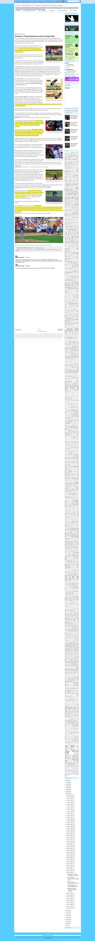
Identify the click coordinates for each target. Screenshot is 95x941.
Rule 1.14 (69, 607)
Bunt (66, 240)
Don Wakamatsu (76, 318)
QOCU (66, 578)
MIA (76, 482)
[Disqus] (39, 272)
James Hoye (67, 397)
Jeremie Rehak (74, 414)
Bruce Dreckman (73, 234)
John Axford (74, 430)
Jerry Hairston (67, 416)
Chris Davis (74, 261)
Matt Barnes (74, 508)
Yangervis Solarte (68, 769)
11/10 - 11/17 (70, 808)
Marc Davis (75, 490)
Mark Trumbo (69, 501)
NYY (68, 544)
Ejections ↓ (53, 10)
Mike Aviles (73, 525)
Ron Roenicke (69, 599)
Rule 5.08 (77, 645)
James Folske (75, 396)
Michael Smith (74, 521)
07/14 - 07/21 (70, 839)
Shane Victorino (74, 696)
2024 (67, 784)
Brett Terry (77, 225)
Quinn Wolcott (68, 579)
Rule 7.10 (75, 658)
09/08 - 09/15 (70, 824)
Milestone (72, 537)
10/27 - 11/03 (70, 811)
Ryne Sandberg (76, 677)
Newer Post (18, 329)
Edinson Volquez (68, 326)
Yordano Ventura (75, 771)
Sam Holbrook (76, 682)
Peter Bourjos (67, 571)
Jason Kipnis (67, 403)
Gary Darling (76, 357)
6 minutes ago (67, 67)
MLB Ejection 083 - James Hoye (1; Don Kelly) (74, 145)
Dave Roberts (76, 296)
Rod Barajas (75, 595)
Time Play (77, 721)
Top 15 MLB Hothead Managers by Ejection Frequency (72, 890)
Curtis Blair (75, 281)
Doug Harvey (69, 320)
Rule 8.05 (73, 664)
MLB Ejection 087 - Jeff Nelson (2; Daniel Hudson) (32, 166)
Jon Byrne (73, 438)
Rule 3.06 (73, 633)
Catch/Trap (77, 252)
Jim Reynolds (67, 422)
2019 (67, 793)
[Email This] (38, 248)
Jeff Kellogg (72, 409)
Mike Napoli (74, 533)
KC (69, 453)
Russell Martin (72, 670)
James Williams (67, 400)
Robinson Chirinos (69, 595)
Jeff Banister (73, 407)
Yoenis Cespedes (76, 770)
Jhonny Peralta (71, 419)
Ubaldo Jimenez (74, 748)
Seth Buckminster (75, 693)
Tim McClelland (70, 719)
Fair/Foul (75, 342)
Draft (66, 322)
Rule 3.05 (68, 633)
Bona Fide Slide (75, 213)
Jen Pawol (75, 412)
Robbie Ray (75, 590)
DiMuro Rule (72, 314)
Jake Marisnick (72, 393)
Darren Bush (72, 292)
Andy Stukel (68, 178)
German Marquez (69, 364)
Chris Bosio (70, 260)
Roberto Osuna (76, 592)
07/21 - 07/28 (70, 837)
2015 (67, 915)
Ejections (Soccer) (68, 333)
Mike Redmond (68, 535)
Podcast (70, 574)
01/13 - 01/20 (70, 906)
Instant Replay (75, 387)
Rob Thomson (74, 588)
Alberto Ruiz (74, 164)
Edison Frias (75, 326)
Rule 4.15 (70, 641)
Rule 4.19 (75, 641)
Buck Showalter (75, 237)
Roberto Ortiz (68, 592)
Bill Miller (77, 203)
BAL (69, 193)
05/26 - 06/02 (70, 852)
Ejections (70, 329)
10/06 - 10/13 (70, 817)
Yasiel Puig (75, 769)
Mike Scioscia (76, 535)
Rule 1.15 (74, 607)
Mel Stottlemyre (72, 517)
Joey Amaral (69, 428)
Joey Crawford (76, 428)
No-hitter (75, 552)
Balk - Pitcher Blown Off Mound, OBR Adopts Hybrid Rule (34, 117)
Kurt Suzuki (71, 467)
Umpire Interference (70, 749)
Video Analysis (75, 759)
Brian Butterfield (69, 226)
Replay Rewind (72, 584)
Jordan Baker (74, 442)
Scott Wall (71, 689)
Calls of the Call (67, 244)
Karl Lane (67, 454)
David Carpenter (69, 299)
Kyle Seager (73, 469)
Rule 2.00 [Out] (75, 623)
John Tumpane (73, 436)
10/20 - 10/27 (70, 813)
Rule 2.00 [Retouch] (73, 626)
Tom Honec (67, 727)
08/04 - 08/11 (70, 833)
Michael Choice (68, 520)
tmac (78, 774)
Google (48, 937)
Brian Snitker (71, 232)
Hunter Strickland (68, 380)
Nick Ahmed (71, 548)
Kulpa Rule (76, 466)
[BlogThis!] (39, 248)
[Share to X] (41, 248)
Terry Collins (70, 712)
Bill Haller (70, 202)
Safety (73, 681)
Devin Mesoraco (72, 312)
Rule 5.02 (71, 642)
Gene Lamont (73, 360)
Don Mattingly (68, 318)
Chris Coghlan (75, 260)
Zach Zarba (67, 774)
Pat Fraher (77, 560)
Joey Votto (68, 430)
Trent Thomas (74, 739)
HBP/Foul (71, 370)
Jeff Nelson (76, 411)
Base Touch (76, 197)
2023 (67, 785)
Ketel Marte (69, 458)
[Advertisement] (39, 23)
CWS (75, 242)
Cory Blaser (74, 277)
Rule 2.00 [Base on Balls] (72, 611)
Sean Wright (67, 693)
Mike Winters (74, 536)
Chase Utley (71, 257)
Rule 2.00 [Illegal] (72, 618)
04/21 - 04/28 (70, 861)
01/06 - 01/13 (70, 908)
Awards (73, 191)
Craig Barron (75, 279)
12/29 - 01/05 (70, 795)
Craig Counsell (68, 280)
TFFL (73, 708)
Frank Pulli (67, 353)
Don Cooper (75, 316)
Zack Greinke (73, 774)
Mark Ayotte (73, 493)
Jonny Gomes (67, 442)
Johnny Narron (67, 438)
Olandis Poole (68, 556)
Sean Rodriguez (68, 692)
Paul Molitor (72, 564)
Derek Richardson (74, 308)
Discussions (76, 315)
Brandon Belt (74, 217)
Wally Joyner (73, 762)
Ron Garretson (70, 598)
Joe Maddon (70, 427)
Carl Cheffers (68, 245)
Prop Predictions (73, 575)
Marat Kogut (69, 490)
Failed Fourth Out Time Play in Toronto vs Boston (74, 124)
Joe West (77, 427)
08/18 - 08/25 (70, 830)
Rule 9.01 (70, 665)
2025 (67, 782)
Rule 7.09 (69, 658)
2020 (67, 791)
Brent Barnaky (67, 222)
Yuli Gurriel (68, 773)
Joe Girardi (72, 426)
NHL (73, 543)
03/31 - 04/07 (70, 867)
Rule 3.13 (74, 634)
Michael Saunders (68, 521)
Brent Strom (74, 222)
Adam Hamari (71, 159)
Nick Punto (70, 552)
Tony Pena (67, 732)
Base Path (68, 197)
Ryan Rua (70, 676)
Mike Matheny (74, 530)
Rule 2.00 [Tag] (68, 630)
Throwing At (76, 715)
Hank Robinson (67, 373)
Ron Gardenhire (75, 596)
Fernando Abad (74, 345)
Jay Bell (76, 404)
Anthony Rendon (68, 183)
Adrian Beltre (71, 160)
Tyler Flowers (70, 745)
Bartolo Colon (70, 195)
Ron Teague (76, 599)
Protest (66, 576)
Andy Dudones (68, 175)
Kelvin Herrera (71, 455)
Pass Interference (76, 559)
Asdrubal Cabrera (71, 189)
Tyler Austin (73, 743)
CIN (78, 241)
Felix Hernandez (67, 345)
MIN (69, 483)
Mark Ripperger (75, 500)
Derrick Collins (76, 310)
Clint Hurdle (67, 272)
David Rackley (71, 303)
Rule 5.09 (68, 646)
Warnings (71, 763)
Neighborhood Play (68, 545)
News (73, 547)
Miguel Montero (74, 524)
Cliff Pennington (67, 271)
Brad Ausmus (76, 214)
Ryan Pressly (73, 674)
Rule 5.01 (66, 642)
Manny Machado (75, 489)
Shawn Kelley (73, 697)
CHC (71, 241)
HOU (76, 370)
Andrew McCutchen (75, 174)
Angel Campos (68, 179)
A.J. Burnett (67, 152)
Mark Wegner (76, 501)
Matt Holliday (70, 512)
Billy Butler (66, 206)
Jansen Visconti (74, 400)
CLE (67, 242)
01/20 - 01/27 (70, 904)
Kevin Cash (75, 458)
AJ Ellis (69, 155)
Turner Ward (74, 742)
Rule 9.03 (66, 666)
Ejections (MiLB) (68, 330)
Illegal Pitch (74, 384)
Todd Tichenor (76, 724)
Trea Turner (67, 739)
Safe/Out (67, 681)
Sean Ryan (75, 692)
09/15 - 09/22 (70, 822)
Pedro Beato (73, 567)
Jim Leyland (75, 420)
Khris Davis (74, 463)
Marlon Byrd (68, 502)
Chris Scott (68, 265)
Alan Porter (67, 163)
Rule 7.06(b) (71, 657)
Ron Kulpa (76, 598)
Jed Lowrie (67, 407)
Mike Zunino (67, 537)
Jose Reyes (77, 446)
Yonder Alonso (68, 771)
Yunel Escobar (74, 773)
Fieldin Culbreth (75, 346)
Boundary (69, 214)
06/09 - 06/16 (70, 848)
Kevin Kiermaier (72, 461)
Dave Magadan (68, 295)
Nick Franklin (73, 549)
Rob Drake (76, 587)
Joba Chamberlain (72, 424)
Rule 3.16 (69, 635)
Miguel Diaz (69, 524)
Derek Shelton (68, 310)
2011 (67, 923)
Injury (68, 387)
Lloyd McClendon (75, 478)
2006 (67, 925)
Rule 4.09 (77, 638)
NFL (69, 543)
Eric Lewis (76, 338)
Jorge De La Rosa (74, 443)
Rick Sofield (70, 587)
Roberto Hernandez (68, 591)
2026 (67, 780)
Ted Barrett (76, 711)
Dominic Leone (69, 316)
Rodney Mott (67, 596)
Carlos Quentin (72, 248)
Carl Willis (73, 245)
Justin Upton (72, 451)
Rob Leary (68, 588)
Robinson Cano (76, 594)
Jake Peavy (71, 395)
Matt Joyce (75, 512)
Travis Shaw (76, 736)
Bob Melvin (76, 211)
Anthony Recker (75, 182)
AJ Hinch (73, 155)
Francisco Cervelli (68, 352)
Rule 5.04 (29, 249)
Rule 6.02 (38, 249)
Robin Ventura (68, 594)
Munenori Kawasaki (74, 540)
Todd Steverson (68, 724)
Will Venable (67, 766)
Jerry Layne (74, 416)
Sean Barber (67, 690)
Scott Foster (75, 685)
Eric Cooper (67, 337)
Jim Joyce (68, 420)
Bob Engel (73, 210)
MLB (73, 483)
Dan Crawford (72, 285)
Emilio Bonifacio (72, 334)
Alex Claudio (75, 166)
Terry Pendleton (73, 713)
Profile (66, 575)
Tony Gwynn (77, 731)
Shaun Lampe (67, 697)
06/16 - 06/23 (70, 846)
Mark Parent (68, 500)
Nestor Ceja (67, 547)
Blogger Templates (76, 937)
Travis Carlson (72, 735)
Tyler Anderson (67, 743)
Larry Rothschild (72, 474)
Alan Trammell (74, 163)
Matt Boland (72, 509)
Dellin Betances (69, 307)
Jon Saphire (71, 439)
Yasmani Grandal (68, 770)
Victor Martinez (67, 759)
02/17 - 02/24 (70, 896)
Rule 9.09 (72, 668)
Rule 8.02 (71, 662)
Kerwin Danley (76, 457)
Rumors (66, 670)
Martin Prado (68, 504)
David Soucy (72, 304)
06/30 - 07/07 (70, 843)
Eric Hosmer (70, 338)
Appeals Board (69, 185)
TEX (69, 708)
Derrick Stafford (70, 311)
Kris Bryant (70, 466)
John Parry (71, 435)
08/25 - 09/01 (70, 828)
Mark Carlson (72, 494)
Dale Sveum (72, 284)
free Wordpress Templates (68, 937)
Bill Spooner (69, 205)
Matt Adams (72, 506)
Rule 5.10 (75, 646)
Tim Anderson (69, 716)
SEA (72, 678)
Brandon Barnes (67, 217)
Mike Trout (68, 536)
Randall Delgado (74, 580)
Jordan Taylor (67, 443)
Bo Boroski (67, 209)
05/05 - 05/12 (70, 857)
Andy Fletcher (76, 175)
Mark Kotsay (67, 497)
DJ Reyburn (71, 283)
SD (67, 678)
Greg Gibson (74, 366)
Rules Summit (74, 669)
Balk (25, 249)
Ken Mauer (76, 455)
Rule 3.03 (77, 631)
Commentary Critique (73, 276)
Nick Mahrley (72, 551)
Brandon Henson (75, 218)
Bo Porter (72, 209)
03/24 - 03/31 (70, 868)
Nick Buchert (67, 549)
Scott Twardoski (73, 688)
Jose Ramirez (71, 446)
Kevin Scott (76, 462)
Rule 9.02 (75, 665)
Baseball (69, 198)
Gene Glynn (67, 360)
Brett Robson (72, 225)
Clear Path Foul (75, 269)
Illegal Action (67, 384)
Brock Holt (72, 233)
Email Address (68, 85)
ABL (71, 154)
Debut (77, 306)
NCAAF (75, 541)
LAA (78, 469)
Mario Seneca (67, 493)
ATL (73, 156)
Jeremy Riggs (74, 415)
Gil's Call (68, 365)
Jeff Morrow (70, 411)
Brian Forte (76, 226)
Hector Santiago (68, 376)
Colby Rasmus (72, 275)
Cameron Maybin (75, 244)
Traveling (66, 735)
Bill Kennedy (67, 203)
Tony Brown (71, 731)
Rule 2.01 (75, 630)
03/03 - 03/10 (70, 893)
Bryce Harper (67, 237)
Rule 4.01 (75, 635)
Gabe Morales (74, 356)
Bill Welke (75, 205)
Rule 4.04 (71, 637)
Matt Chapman (73, 510)
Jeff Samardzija (69, 412)
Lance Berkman (72, 473)
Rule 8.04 (68, 664)
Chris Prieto (71, 264)
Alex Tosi (67, 168)
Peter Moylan (73, 571)
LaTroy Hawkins (74, 470)
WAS (75, 761)
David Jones (74, 300)
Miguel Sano (67, 525)
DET (66, 283)
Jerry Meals (67, 418)
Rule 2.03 (66, 631)
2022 (67, 787)
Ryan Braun (67, 673)
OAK (67, 555)
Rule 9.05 (75, 666)
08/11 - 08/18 (70, 831)
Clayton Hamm (76, 268)
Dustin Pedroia (72, 322)
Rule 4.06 (67, 638)
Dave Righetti (69, 296)
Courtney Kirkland (68, 279)
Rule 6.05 (77, 650)
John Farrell (71, 431)
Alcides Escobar (68, 166)
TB (65, 708)
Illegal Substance (68, 385)
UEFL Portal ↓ (74, 10)
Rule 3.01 (71, 631)
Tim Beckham (76, 716)
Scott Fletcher (69, 685)
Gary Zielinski (69, 358)
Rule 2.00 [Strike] (73, 629)
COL (71, 242)
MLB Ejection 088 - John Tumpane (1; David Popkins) (74, 117)
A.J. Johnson (73, 152)
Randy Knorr (67, 582)
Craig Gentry (75, 280)
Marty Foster (74, 504)
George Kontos (72, 361)
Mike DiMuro (72, 528)
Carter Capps (72, 249)
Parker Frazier (69, 559)
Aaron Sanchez (72, 158)
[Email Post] (36, 247)
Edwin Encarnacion (75, 327)
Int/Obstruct (72, 388)
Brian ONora (71, 230)
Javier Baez (71, 404)
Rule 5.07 (33, 249)
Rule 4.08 (72, 638)
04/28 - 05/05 (70, 859)
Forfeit (77, 349)
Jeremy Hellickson (68, 415)
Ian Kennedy (74, 381)
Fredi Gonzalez (74, 354)
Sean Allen (76, 689)
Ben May (77, 199)
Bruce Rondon (67, 236)
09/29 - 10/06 (70, 819)
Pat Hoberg (68, 561)
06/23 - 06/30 (70, 844)
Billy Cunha (71, 206)
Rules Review (43, 249)
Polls (76, 574)
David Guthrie (67, 300)
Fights (68, 348)
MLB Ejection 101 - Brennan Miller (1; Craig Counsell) (69, 37)
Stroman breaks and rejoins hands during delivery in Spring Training (36, 245)
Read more (71, 42)
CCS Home (18, 10)
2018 (67, 910)
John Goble (73, 432)
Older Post (60, 329)
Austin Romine (75, 190)
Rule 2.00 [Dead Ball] (74, 614)
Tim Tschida (73, 720)
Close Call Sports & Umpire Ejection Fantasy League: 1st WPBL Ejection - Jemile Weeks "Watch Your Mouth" (70, 72)
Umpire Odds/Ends (54, 249)
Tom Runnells (73, 727)
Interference (76, 389)
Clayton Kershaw (68, 269)
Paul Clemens (73, 563)
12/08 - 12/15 (70, 800)
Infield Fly (76, 385)
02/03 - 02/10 (70, 900)
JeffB (67, 63)
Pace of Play (76, 557)
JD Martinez (69, 391)
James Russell (75, 399)
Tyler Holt (76, 745)
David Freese (75, 299)
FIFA (70, 342)
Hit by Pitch (74, 377)
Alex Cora (67, 167)
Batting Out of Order (70, 199)
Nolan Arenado (76, 553)
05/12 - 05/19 (70, 855)
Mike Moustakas (68, 532)
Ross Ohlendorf (72, 602)
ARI (70, 156)
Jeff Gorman (72, 408)
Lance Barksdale (68, 471)
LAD (68, 470)
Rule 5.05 (73, 643)
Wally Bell (67, 762)
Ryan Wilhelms (68, 677)
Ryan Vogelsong (76, 676)
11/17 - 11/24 (70, 806)
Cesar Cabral (69, 253)
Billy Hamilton (76, 206)
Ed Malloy (77, 323)
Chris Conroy (67, 261)
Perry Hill (76, 568)
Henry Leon (75, 376)
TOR (78, 708)
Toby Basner (69, 723)
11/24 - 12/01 (70, 804)
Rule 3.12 (69, 634)
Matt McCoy (73, 513)
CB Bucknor (71, 240)
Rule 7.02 (69, 654)
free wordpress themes (48, 938)
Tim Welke (71, 721)
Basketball (76, 198)
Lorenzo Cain (76, 479)
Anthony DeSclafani (68, 182)
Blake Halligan (74, 207)
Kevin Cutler (67, 459)
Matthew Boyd (67, 516)
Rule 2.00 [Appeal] (69, 610)
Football (72, 349)
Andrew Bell (68, 174)
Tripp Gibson (74, 740)
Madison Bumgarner (69, 485)
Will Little (70, 765)
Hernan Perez (67, 377)
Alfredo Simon (73, 171)
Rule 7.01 (77, 653)
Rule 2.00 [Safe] (67, 627)
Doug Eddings (76, 319)
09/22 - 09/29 (70, 820)
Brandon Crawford (68, 218)
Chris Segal (74, 265)
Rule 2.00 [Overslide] (69, 625)
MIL (65, 483)
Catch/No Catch (68, 252)
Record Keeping (72, 583)
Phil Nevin (72, 572)
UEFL (48, 249)
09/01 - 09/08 (70, 826)
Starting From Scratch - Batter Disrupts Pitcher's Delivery (33, 213)
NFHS (66, 543)
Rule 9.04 (70, 666)
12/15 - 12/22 (70, 798)
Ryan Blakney (73, 672)
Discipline (70, 315)
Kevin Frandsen (72, 459)
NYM (78, 543)
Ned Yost (74, 544)
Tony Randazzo (74, 732)
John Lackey (73, 434)
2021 (67, 789)
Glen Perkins (75, 365)
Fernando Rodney (68, 346)
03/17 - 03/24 (70, 870)
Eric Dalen (74, 337)
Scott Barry (76, 684)
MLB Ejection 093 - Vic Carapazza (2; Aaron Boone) (74, 138)
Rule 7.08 (77, 657)
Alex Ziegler (71, 170)
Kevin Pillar (71, 462)
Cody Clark (76, 273)
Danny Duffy (72, 291)
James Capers (68, 396)
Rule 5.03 (76, 642)
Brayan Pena (68, 221)
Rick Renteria (72, 586)
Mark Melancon (76, 498)
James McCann (68, 399)
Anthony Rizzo (76, 183)
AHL (75, 154)
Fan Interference (68, 344)
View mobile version (41, 331)
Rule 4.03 (67, 637)
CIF (75, 241)
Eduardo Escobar (68, 327)
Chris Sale (77, 264)
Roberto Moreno (75, 591)
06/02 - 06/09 (70, 850)
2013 (67, 919)
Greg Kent (66, 368)
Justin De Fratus (72, 450)
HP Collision (67, 372)
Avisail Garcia (67, 191)
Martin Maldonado (75, 502)
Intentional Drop (68, 389)
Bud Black (69, 238)
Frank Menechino (76, 352)
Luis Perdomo (74, 481)
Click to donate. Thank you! (70, 76)
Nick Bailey (76, 548)
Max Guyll (73, 516)
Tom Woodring (74, 728)
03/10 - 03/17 (70, 872)
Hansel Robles (74, 373)
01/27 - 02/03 (70, 902)
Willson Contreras (75, 766)
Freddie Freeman (74, 353)
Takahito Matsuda (72, 709)
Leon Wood (71, 477)
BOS (74, 193)
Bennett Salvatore (70, 201)
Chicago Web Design (58, 937)
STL (65, 680)
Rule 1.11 (69, 606)
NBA (66, 541)
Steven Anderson (71, 704)
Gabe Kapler (67, 356)
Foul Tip (68, 350)
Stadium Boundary (70, 700)
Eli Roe (73, 333)
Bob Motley (69, 213)
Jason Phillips (73, 403)
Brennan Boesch (74, 221)
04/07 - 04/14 (70, 865)
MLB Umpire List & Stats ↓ (29, 10)
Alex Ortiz (72, 167)
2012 (67, 921)
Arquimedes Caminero (69, 187)
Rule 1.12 (74, 606)
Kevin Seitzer (68, 463)
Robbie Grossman (68, 590)
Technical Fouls (68, 711)
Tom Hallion (74, 725)
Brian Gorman (70, 228)
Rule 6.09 (71, 653)
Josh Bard (67, 447)
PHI (73, 556)
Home (39, 329)
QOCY (73, 578)
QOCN (73, 576)
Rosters (70, 603)
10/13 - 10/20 (70, 815)
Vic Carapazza (73, 758)
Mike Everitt (74, 529)
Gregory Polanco (71, 369)
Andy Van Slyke (74, 178)
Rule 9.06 (66, 668)
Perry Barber (71, 568)
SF (76, 678)
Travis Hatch (70, 736)
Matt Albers (77, 506)
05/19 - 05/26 (70, 854)
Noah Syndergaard (68, 553)
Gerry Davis (76, 364)
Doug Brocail (68, 319)
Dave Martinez (76, 295)
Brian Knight (72, 229)
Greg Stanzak (72, 368)
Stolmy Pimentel (72, 705)
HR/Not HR (74, 372)
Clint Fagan (74, 271)
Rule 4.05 (77, 637)
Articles (21, 249)
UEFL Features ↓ (43, 10)
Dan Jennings (73, 287)
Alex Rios (77, 167)
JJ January (74, 391)
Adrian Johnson (73, 162)
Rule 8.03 (77, 662)
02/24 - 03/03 (70, 895)
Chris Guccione (71, 263)
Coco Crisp (71, 273)
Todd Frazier (76, 723)
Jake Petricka (76, 395)
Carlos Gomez (72, 246)
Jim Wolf (67, 423)
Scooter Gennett (69, 684)
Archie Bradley (74, 186)
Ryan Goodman (74, 673)
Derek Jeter (67, 308)
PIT (78, 556)
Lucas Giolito (68, 481)
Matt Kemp (67, 513)
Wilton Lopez (69, 767)
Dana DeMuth (71, 288)
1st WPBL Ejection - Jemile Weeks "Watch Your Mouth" (69, 46)
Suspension (75, 707)
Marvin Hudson (68, 505)
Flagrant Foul (74, 348)
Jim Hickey (77, 419)
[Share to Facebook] (43, 248)
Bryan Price (74, 236)
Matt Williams (73, 514)
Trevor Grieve (67, 740)
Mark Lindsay (74, 497)
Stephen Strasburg (72, 701)
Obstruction (74, 555)
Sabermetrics (73, 680)
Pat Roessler (67, 563)
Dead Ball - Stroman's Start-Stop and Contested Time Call (34, 187)
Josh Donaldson (74, 447)
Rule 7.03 (75, 654)
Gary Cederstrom (68, 357)
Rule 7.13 (72, 660)
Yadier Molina (75, 767)
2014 (67, 917)
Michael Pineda (75, 520)
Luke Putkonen (71, 482)
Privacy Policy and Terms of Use (47, 935)
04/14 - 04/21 (70, 863)
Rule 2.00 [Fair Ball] (71, 615)
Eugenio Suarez (72, 341)
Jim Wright (73, 423)
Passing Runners (69, 560)
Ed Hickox (71, 323)
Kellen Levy (72, 454)
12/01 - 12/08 (70, 802)
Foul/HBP (75, 350)
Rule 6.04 (71, 650)
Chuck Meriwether (68, 268)
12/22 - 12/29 (70, 796)
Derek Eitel (75, 307)
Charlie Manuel (72, 256)
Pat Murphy (75, 561)
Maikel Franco (76, 485)
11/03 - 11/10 (70, 809)
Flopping (66, 349)
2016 (67, 913)
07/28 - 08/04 (70, 835)
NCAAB (70, 541)
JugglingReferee (69, 69)
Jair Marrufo (73, 392)
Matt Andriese (68, 508)
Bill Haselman (75, 202)
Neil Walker (76, 545)
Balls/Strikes (70, 194)
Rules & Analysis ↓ (63, 10)
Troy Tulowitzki (68, 742)
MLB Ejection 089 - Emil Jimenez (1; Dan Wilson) (74, 131)
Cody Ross (67, 275)
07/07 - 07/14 (70, 841)
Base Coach (76, 195)
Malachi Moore (69, 486)
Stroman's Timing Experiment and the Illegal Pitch (73, 879)
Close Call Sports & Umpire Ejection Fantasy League (39, 5)
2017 (67, 912)
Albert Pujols (67, 164)
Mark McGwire (70, 498)
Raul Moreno (73, 582)
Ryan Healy (67, 674)
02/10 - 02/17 (70, 898)
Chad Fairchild (76, 253)
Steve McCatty (72, 703)
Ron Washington (70, 600)
